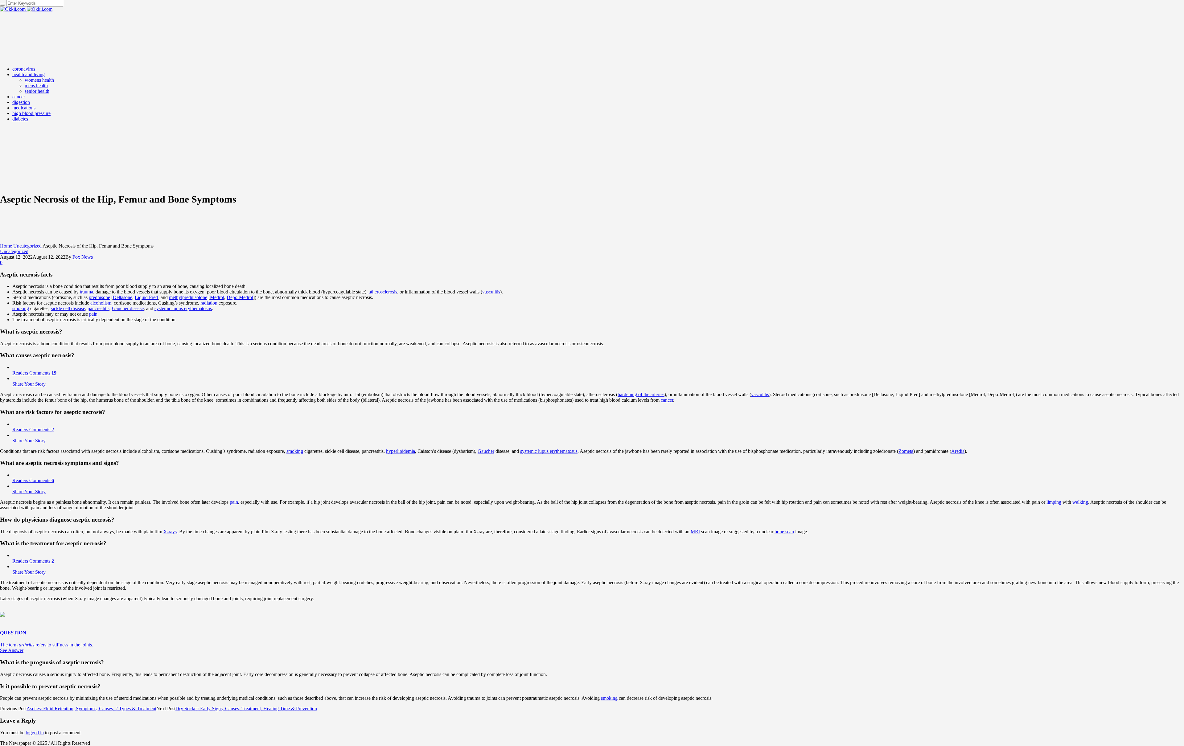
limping (1053, 502)
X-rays (170, 531)
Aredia (957, 451)
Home (6, 245)
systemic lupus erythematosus (183, 308)
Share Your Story (29, 384)
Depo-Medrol (240, 297)
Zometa (905, 451)
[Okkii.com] (26, 9)
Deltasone (122, 297)
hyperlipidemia (400, 451)
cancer (667, 400)
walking (1080, 502)
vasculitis (491, 291)
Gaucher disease (128, 308)
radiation (208, 302)
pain (93, 314)
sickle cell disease (68, 308)
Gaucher (486, 451)
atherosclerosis (383, 291)
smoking (20, 308)
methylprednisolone (188, 297)
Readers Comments (34, 372)
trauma (86, 291)
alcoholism (100, 302)
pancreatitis (98, 308)
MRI (695, 531)
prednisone (99, 297)
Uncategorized (27, 245)
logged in (35, 732)
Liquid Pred (146, 297)
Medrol (217, 297)
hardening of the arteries (641, 394)
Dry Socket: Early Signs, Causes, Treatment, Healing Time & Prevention (246, 708)
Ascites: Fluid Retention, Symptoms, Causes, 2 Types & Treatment (91, 708)
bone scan (784, 531)
